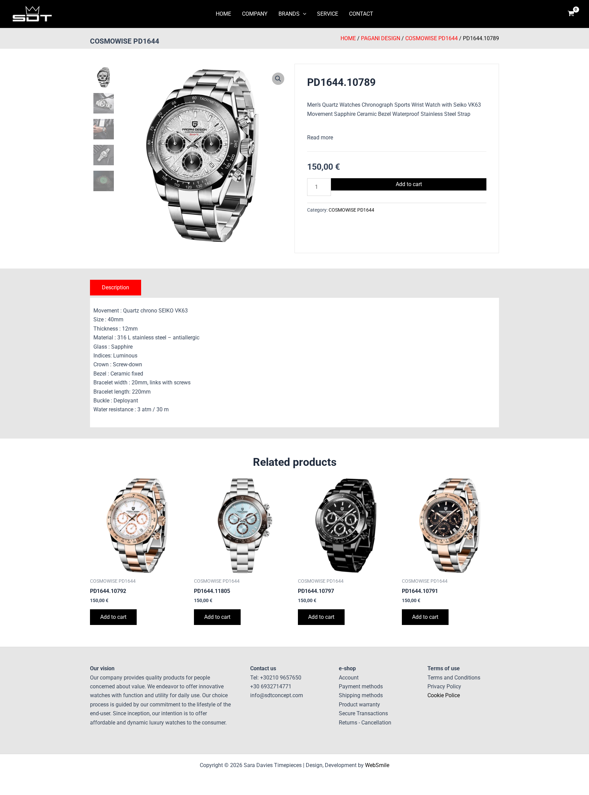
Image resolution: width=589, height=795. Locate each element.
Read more (320, 137)
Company (255, 14)
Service (327, 14)
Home (348, 38)
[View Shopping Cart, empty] (570, 14)
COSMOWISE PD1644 (124, 41)
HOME (223, 14)
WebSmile (377, 765)
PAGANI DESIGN (380, 38)
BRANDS (289, 14)
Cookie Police (443, 695)
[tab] (115, 287)
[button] (303, 14)
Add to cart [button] (113, 617)
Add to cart (409, 184)
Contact (361, 14)
